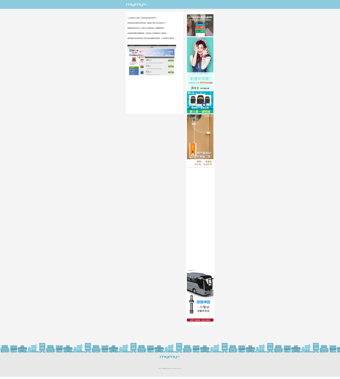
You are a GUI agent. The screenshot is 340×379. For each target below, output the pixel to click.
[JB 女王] (200, 90)
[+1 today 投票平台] (200, 113)
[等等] (200, 36)
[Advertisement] (154, 90)
